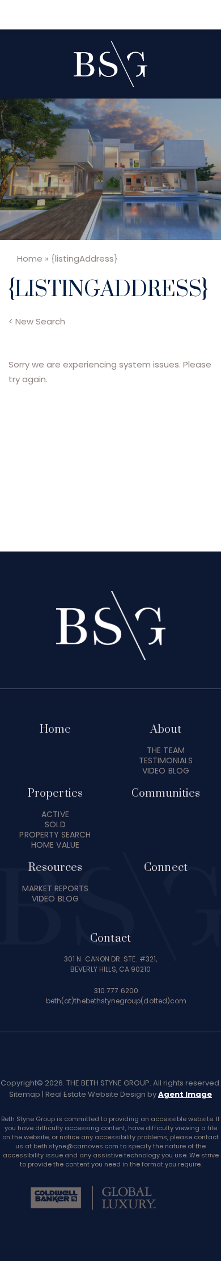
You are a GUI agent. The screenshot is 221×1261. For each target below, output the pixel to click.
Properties (55, 793)
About (165, 730)
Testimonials (166, 760)
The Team (166, 750)
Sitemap (24, 1094)
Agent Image (185, 1094)
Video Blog (165, 770)
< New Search (36, 321)
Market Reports (55, 888)
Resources (55, 868)
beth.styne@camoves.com (75, 1146)
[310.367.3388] (110, 14)
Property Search (55, 834)
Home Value (55, 844)
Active (55, 814)
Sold (55, 824)
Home (55, 730)
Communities (166, 793)
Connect (166, 868)
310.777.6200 (116, 990)
